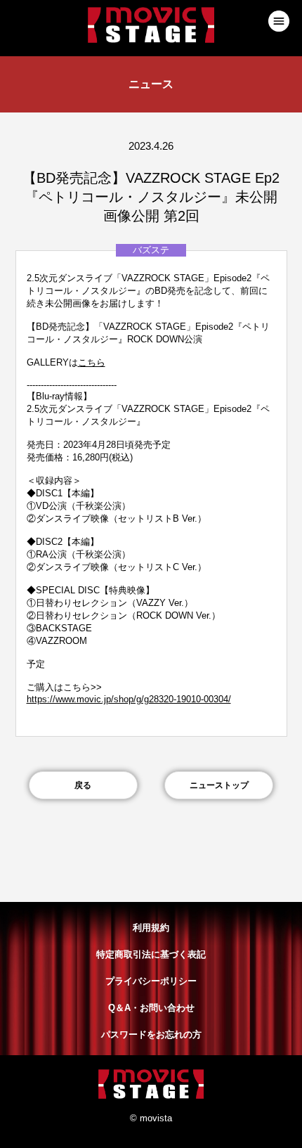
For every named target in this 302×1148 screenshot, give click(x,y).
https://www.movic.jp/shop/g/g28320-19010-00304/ (129, 699)
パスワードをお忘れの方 (151, 1034)
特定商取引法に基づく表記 (151, 954)
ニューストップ (219, 785)
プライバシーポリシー (151, 981)
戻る (82, 785)
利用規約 (151, 927)
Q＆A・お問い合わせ (151, 1007)
